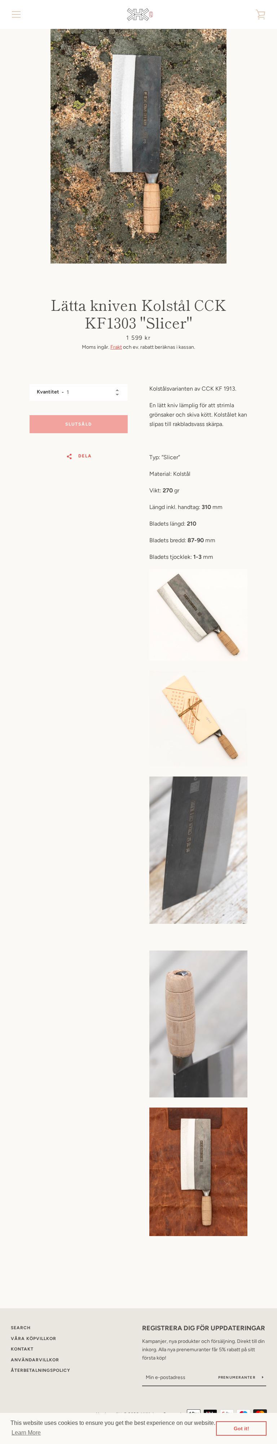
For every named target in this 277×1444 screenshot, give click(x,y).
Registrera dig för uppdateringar (203, 1328)
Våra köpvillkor (33, 1338)
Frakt (116, 347)
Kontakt (22, 1349)
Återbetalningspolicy (40, 1370)
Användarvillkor (35, 1359)
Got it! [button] (241, 1428)
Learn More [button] (26, 1433)
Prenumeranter (237, 1377)
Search (21, 1327)
